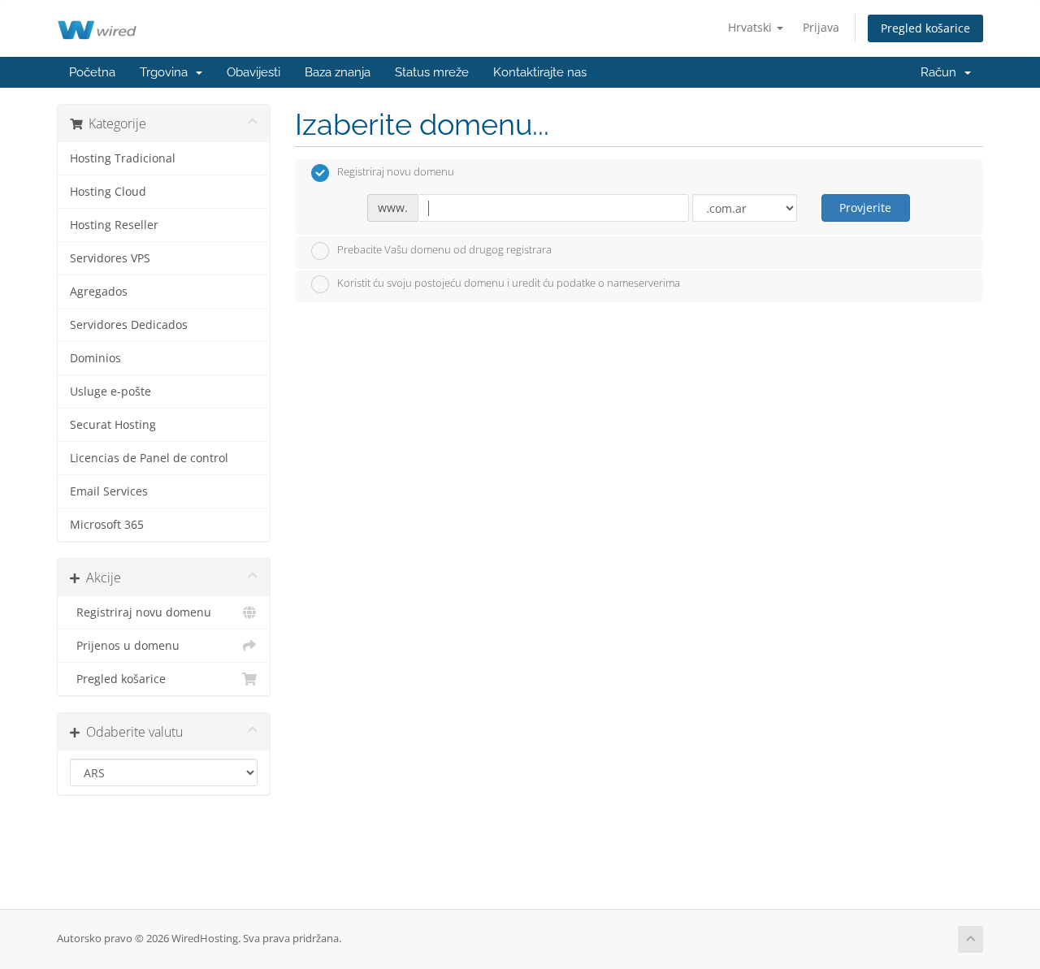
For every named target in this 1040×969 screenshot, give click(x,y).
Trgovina (167, 72)
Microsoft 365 (107, 524)
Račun (942, 72)
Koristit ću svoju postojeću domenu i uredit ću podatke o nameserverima (508, 283)
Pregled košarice (925, 28)
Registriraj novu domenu (140, 612)
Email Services (109, 491)
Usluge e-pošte (110, 391)
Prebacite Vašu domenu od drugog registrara (444, 249)
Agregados (99, 291)
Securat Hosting (113, 424)
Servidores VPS (110, 258)
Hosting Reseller (114, 225)
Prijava (821, 27)
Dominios (95, 358)
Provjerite (865, 207)
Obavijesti (253, 72)
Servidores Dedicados (129, 325)
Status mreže (432, 72)
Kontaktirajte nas (540, 72)
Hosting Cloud (108, 191)
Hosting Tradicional (123, 158)
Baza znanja (337, 72)
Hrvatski (751, 27)
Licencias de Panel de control (149, 458)
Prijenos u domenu (125, 645)
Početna (92, 72)
